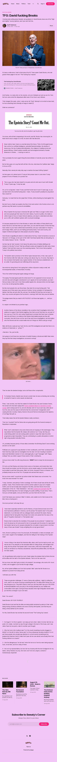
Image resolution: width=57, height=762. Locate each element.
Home (12, 3)
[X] (27, 736)
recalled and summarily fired (41, 489)
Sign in (43, 3)
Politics (24, 3)
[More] (33, 4)
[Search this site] (38, 4)
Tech (29, 3)
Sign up (28, 746)
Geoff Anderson (11, 25)
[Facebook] (30, 736)
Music (18, 3)
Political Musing (6, 12)
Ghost (31, 750)
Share (51, 25)
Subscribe (50, 3)
